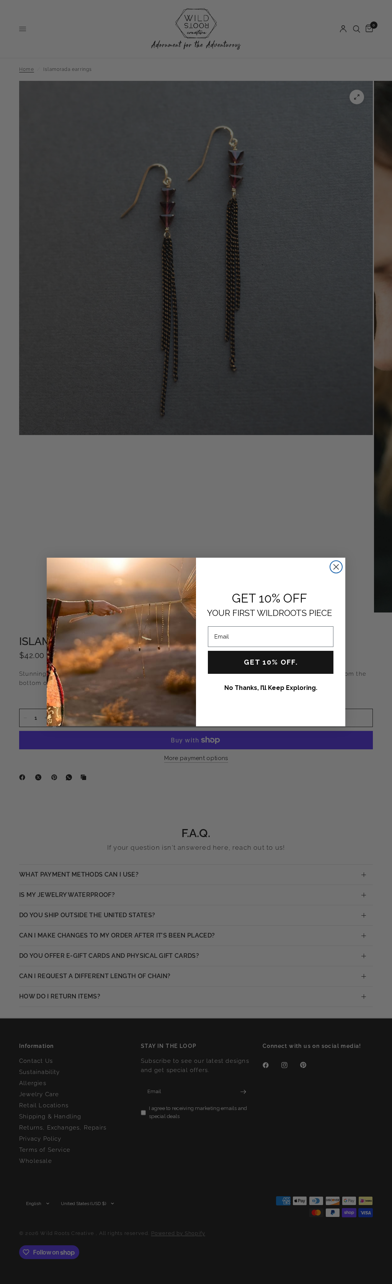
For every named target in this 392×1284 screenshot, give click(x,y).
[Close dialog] (336, 567)
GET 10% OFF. (271, 662)
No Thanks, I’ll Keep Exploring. (270, 687)
